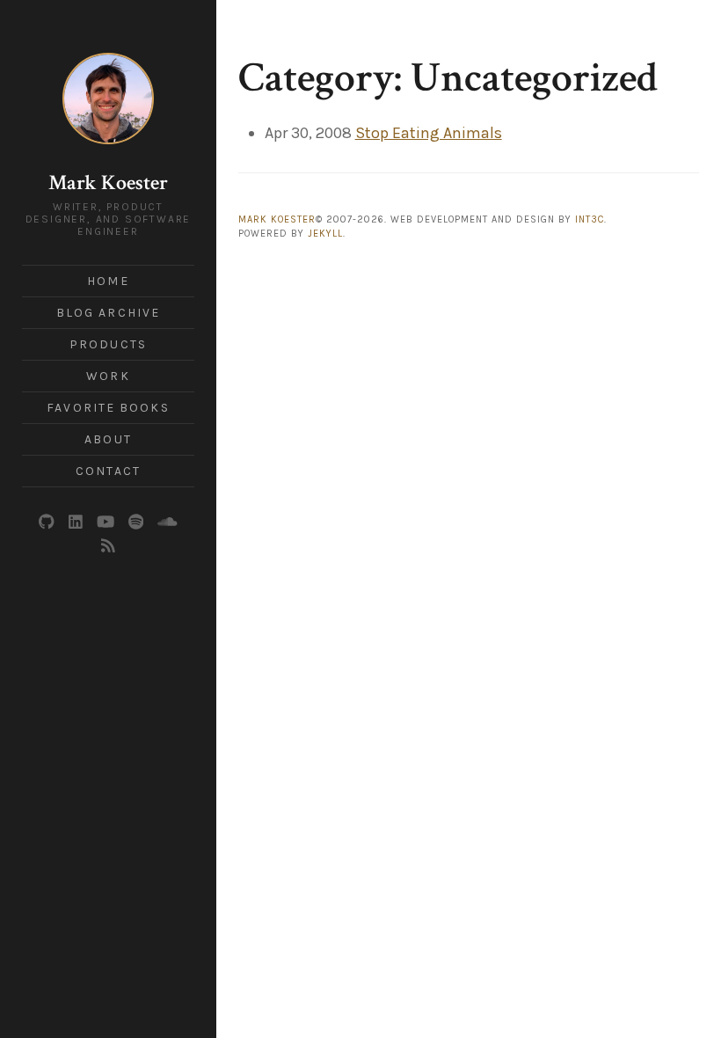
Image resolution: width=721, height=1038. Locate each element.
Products (108, 344)
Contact (108, 471)
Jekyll (325, 233)
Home (107, 281)
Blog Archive (108, 312)
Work (107, 376)
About (108, 439)
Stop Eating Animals (428, 133)
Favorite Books (108, 407)
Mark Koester (108, 182)
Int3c (589, 219)
